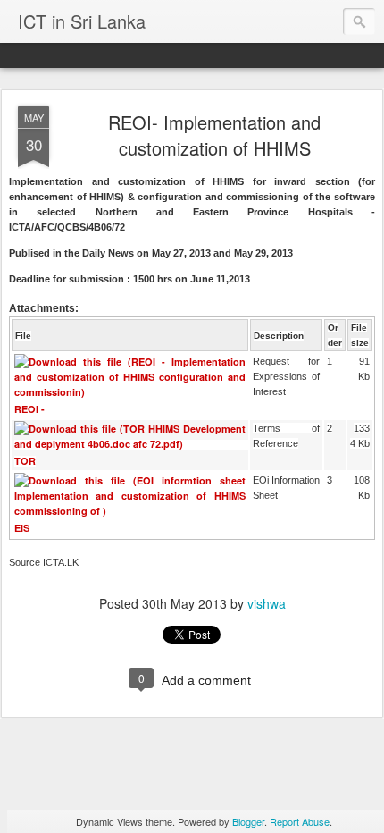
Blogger (248, 821)
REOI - (29, 409)
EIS (21, 527)
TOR (25, 460)
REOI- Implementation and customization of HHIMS (214, 135)
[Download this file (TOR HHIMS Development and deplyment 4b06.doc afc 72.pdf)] (131, 444)
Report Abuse (300, 821)
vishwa (266, 603)
